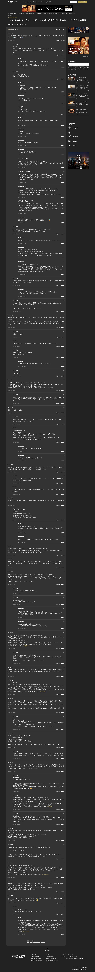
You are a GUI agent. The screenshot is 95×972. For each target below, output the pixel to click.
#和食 (87, 67)
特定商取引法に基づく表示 (52, 960)
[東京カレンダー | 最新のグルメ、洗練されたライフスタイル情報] (16, 2)
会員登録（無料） (82, 1)
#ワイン (70, 67)
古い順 (16, 29)
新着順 (12, 29)
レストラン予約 (28, 1)
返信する (58, 40)
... (64, 32)
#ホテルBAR (81, 69)
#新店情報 (71, 69)
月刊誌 (43, 1)
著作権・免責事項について (52, 958)
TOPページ (33, 954)
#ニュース (76, 67)
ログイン (73, 1)
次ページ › (36, 941)
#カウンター (81, 67)
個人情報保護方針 (50, 956)
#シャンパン (87, 69)
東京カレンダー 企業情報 (36, 960)
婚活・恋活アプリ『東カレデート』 (69, 956)
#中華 (76, 69)
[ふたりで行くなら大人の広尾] (47, 8)
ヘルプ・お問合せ (35, 956)
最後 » (43, 941)
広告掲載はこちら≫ (86, 56)
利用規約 (48, 954)
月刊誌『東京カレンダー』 (67, 954)
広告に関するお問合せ (36, 958)
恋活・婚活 (37, 1)
